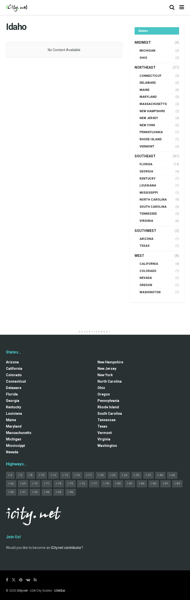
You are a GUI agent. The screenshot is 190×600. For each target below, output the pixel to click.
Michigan (147, 50)
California (149, 264)
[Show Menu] (181, 7)
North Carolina (153, 199)
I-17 (89, 475)
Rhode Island (151, 139)
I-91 (23, 492)
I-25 (113, 475)
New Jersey (149, 118)
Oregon (146, 285)
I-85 (153, 483)
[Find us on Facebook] (7, 580)
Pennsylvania (151, 132)
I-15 (65, 475)
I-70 (35, 483)
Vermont (147, 146)
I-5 (20, 475)
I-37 (148, 475)
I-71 (46, 483)
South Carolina (153, 206)
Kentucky (148, 178)
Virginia (146, 221)
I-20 (101, 475)
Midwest (143, 42)
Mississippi (149, 192)
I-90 (11, 492)
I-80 (118, 483)
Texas (144, 246)
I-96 (70, 492)
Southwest (145, 231)
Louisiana (148, 185)
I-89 (177, 483)
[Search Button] (171, 7)
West (139, 256)
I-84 (141, 483)
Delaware (148, 82)
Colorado (148, 271)
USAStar (59, 590)
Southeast (145, 156)
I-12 (53, 475)
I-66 (11, 483)
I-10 (41, 475)
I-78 (106, 483)
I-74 (58, 483)
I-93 (35, 492)
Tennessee (148, 213)
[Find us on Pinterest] (21, 580)
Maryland (148, 97)
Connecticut (151, 76)
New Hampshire (152, 111)
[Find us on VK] (28, 580)
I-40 (160, 475)
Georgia (146, 171)
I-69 (23, 483)
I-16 (77, 475)
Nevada (146, 278)
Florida (146, 164)
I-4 (10, 475)
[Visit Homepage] (17, 7)
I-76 (82, 483)
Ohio (143, 58)
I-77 (94, 483)
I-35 (136, 475)
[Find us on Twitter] (14, 580)
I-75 (70, 483)
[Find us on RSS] (35, 580)
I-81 (130, 483)
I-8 (30, 475)
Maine (144, 90)
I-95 (58, 492)
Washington (150, 292)
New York (147, 125)
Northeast (145, 67)
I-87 (165, 483)
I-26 (124, 475)
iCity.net (22, 590)
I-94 (46, 492)
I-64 (172, 475)
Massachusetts (153, 104)
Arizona (146, 239)
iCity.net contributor (66, 548)
